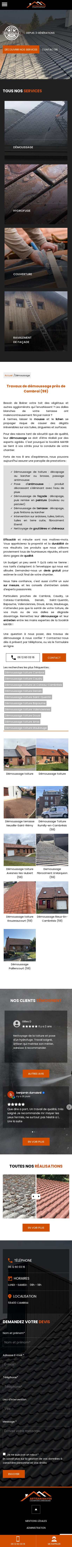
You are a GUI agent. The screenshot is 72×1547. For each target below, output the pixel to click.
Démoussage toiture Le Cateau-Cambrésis (33, 685)
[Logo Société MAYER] (36, 5)
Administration (36, 1528)
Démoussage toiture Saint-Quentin (28, 697)
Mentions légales (36, 1521)
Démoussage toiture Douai (22, 715)
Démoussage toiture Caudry (23, 678)
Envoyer (13, 1474)
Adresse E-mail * (13, 1355)
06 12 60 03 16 (25, 657)
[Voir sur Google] (10, 1094)
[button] (3, 1107)
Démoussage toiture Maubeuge (26, 728)
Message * (10, 1421)
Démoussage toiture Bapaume (25, 703)
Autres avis (36, 1073)
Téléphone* (10, 1377)
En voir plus (36, 1142)
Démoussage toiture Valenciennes (27, 709)
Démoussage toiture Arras (22, 721)
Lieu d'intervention (14, 1399)
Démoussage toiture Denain (23, 691)
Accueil (9, 375)
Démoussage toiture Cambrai (24, 672)
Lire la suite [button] (14, 1121)
